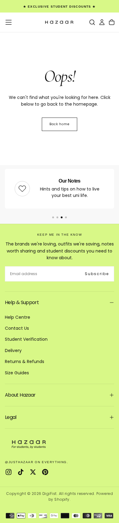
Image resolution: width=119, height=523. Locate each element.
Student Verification (26, 339)
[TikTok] (20, 472)
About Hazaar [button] (20, 394)
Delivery (13, 350)
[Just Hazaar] (29, 443)
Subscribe (97, 273)
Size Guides (17, 373)
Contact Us (17, 328)
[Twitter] (33, 472)
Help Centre (17, 317)
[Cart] (111, 22)
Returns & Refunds (24, 361)
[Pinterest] (45, 472)
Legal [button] (10, 417)
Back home (59, 124)
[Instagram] (8, 472)
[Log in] (102, 22)
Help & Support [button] (22, 302)
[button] (8, 22)
